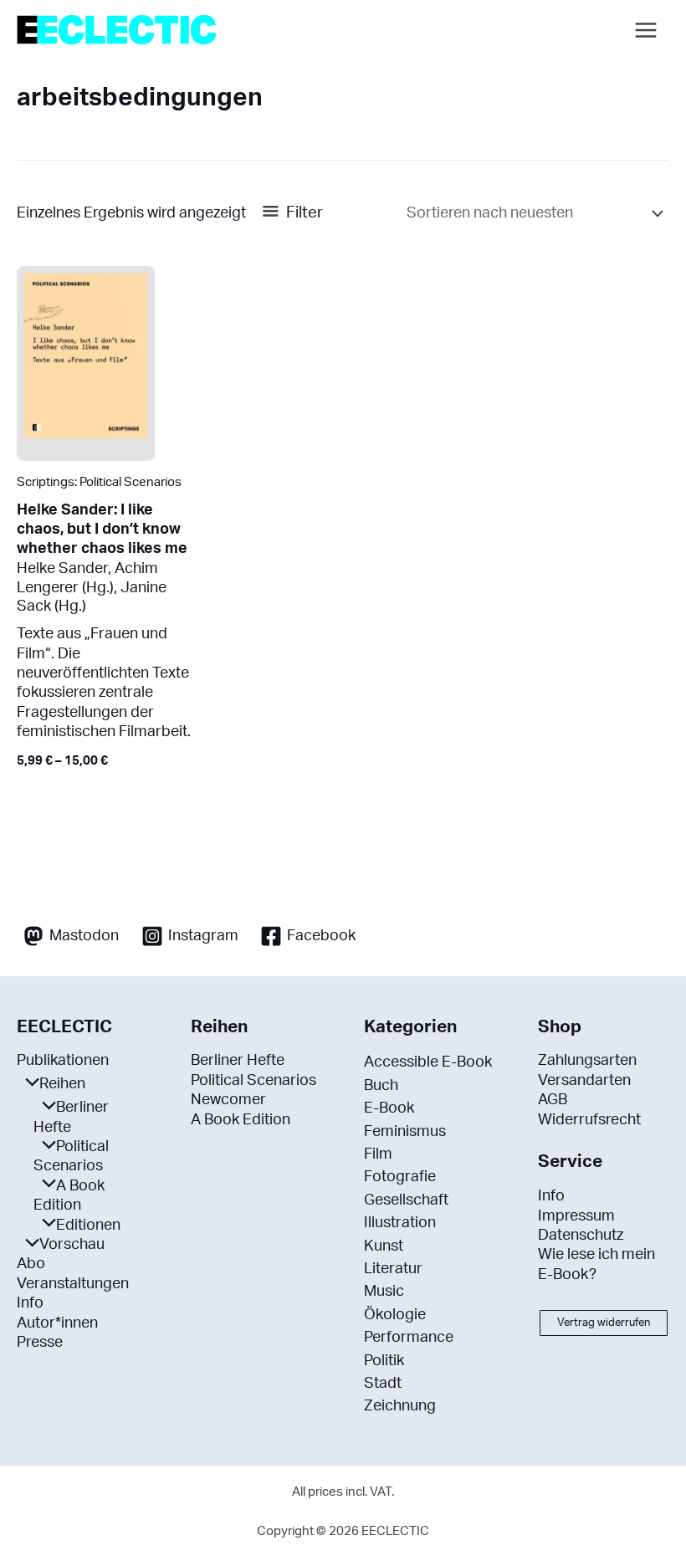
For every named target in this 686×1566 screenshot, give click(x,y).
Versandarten (584, 1080)
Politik (384, 1361)
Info (30, 1303)
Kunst (383, 1246)
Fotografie (400, 1177)
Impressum (576, 1216)
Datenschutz (580, 1235)
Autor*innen (57, 1323)
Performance (408, 1337)
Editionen (88, 1225)
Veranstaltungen (73, 1284)
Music (384, 1291)
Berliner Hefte (237, 1060)
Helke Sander (62, 568)
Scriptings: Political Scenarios (99, 482)
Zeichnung (400, 1406)
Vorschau (72, 1244)
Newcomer (228, 1100)
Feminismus (405, 1131)
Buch (381, 1085)
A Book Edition (240, 1120)
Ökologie (395, 1315)
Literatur (393, 1269)
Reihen (62, 1084)
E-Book (389, 1108)
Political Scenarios (253, 1080)
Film (378, 1154)
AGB (552, 1100)
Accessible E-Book (428, 1062)
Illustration (400, 1223)
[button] (604, 1323)
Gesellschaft (406, 1200)
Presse (40, 1342)
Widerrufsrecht (589, 1120)
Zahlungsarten (587, 1060)
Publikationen (63, 1060)
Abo (31, 1264)
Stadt (383, 1383)
